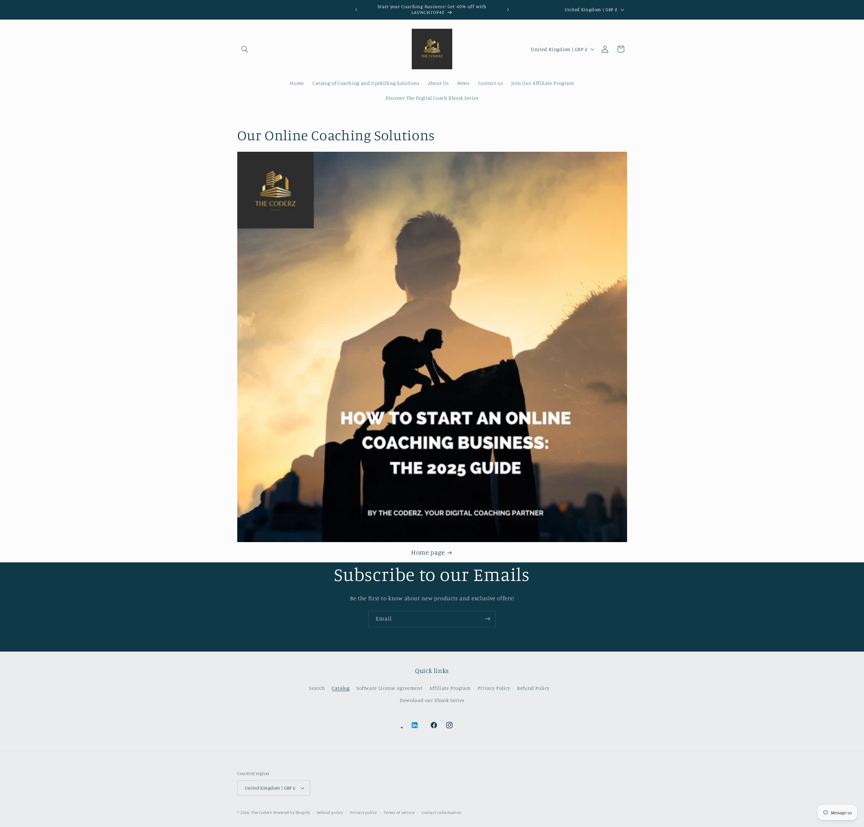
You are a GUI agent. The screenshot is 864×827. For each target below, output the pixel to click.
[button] (245, 49)
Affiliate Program (450, 688)
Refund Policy (533, 688)
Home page (428, 552)
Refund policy (330, 812)
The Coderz (261, 812)
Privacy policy (363, 812)
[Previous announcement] (356, 9)
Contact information (441, 812)
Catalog (340, 688)
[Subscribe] (487, 619)
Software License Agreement (389, 688)
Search (317, 688)
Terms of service (399, 812)
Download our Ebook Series (432, 700)
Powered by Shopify (291, 812)
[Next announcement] (508, 9)
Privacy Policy (494, 688)
